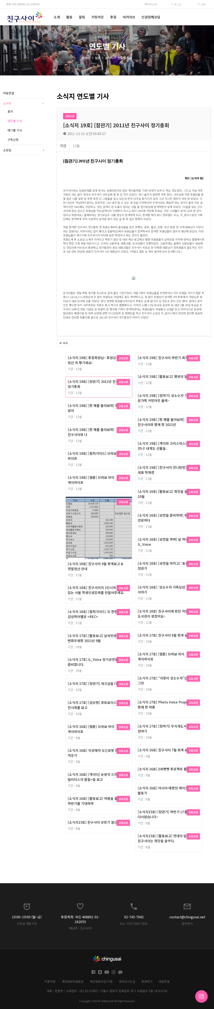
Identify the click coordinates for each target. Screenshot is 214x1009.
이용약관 (50, 981)
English (152, 4)
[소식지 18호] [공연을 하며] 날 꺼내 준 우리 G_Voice (168, 542)
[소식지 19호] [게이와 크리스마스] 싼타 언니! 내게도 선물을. (166, 446)
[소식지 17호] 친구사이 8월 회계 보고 (164, 635)
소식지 (109, 58)
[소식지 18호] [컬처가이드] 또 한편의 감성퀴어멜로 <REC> (94, 614)
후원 (113, 16)
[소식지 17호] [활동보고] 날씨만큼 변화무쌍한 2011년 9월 (92, 638)
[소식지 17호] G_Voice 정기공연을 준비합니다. (93, 662)
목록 (65, 343)
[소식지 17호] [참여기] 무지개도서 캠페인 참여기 (167, 729)
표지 (10, 111)
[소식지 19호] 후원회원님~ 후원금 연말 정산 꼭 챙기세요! (95, 360)
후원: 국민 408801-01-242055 (22, 4)
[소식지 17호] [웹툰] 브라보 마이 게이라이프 (161, 656)
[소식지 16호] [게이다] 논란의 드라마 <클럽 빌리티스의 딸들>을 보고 (99, 777)
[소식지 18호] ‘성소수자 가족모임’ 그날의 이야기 (167, 590)
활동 (69, 16)
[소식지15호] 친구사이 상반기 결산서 (94, 822)
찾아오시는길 (127, 981)
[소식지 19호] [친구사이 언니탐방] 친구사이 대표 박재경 (169, 470)
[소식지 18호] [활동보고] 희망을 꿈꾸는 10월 (166, 494)
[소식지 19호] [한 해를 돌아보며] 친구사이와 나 (91, 432)
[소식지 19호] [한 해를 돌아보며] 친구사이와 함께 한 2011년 (161, 422)
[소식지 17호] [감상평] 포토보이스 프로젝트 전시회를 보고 (99, 705)
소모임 (23, 150)
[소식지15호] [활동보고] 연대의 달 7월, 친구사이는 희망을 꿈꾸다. (166, 838)
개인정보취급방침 (72, 981)
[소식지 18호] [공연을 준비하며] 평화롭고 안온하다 (167, 518)
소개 (57, 16)
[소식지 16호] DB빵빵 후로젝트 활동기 (165, 768)
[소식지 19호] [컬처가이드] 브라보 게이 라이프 (96, 456)
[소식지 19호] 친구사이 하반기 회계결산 (166, 357)
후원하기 (146, 981)
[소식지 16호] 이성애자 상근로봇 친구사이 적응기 (97, 753)
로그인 (177, 4)
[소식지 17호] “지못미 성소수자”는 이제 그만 (166, 680)
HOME (86, 58)
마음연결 (8, 93)
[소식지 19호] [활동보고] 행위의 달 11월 (166, 376)
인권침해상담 (150, 16)
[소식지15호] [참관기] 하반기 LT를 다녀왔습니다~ (162, 814)
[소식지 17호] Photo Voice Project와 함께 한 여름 (165, 704)
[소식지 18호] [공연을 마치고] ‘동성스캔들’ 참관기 (168, 566)
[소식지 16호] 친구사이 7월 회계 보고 (164, 749)
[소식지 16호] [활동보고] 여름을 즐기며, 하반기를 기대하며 (96, 801)
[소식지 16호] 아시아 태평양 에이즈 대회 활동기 (166, 790)
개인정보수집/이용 (101, 981)
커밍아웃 (97, 16)
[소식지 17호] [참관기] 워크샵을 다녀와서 (97, 683)
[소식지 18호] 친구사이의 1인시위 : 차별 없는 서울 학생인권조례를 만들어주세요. (96, 590)
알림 (82, 16)
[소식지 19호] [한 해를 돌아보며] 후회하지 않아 (98, 408)
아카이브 (129, 16)
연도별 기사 (125, 58)
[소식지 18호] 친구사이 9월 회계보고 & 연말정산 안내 (95, 566)
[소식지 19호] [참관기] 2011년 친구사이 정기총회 (96, 384)
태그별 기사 (15, 130)
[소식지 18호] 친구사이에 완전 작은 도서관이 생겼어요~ (163, 614)
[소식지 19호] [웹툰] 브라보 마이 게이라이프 (91, 480)
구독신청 (13, 140)
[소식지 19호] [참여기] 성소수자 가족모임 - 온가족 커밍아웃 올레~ (168, 398)
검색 (202, 4)
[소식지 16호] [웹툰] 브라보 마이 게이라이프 (91, 729)
